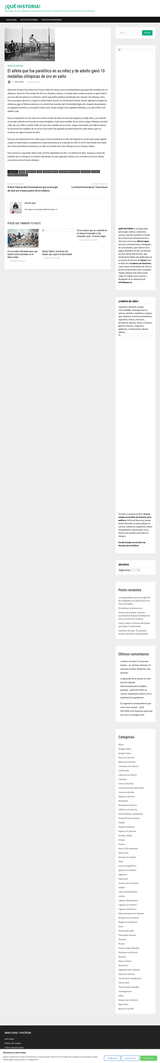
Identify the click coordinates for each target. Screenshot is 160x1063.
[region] (80, 1056)
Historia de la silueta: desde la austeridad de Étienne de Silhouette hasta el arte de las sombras (134, 615)
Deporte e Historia (15, 66)
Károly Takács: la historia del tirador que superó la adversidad (57, 253)
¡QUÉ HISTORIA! (23, 6)
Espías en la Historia (127, 831)
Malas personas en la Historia (131, 913)
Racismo (122, 956)
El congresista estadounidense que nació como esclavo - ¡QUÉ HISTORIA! (135, 707)
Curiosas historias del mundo (131, 788)
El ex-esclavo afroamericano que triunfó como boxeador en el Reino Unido (22, 254)
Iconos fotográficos (127, 865)
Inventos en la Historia (128, 883)
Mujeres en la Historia (127, 922)
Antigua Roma (124, 753)
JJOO (39, 171)
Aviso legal (11, 19)
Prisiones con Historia (128, 952)
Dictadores (123, 801)
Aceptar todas (149, 1058)
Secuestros (123, 965)
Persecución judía (126, 930)
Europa (121, 839)
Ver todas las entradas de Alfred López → (41, 209)
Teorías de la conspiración (129, 978)
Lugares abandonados (128, 900)
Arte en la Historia (126, 757)
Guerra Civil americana (128, 848)
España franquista (126, 826)
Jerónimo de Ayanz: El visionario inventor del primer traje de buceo (135, 669)
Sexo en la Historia (126, 974)
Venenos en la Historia (128, 1000)
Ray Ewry (95, 171)
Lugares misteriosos (127, 909)
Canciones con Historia (128, 766)
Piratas (121, 943)
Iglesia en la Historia (127, 870)
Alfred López (19, 82)
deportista (31, 171)
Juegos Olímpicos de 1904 (69, 171)
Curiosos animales (126, 792)
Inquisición (123, 878)
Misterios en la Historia (128, 917)
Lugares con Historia (127, 904)
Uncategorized (124, 991)
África (121, 744)
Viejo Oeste (123, 1004)
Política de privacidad (51, 19)
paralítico (86, 171)
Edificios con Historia (127, 809)
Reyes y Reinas (124, 961)
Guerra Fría (123, 852)
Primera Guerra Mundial (128, 948)
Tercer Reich (123, 982)
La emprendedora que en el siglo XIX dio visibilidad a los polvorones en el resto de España (134, 600)
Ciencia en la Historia (127, 775)
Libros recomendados (128, 891)
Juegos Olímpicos (51, 171)
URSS (120, 995)
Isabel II (121, 887)
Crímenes (122, 779)
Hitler (120, 861)
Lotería (121, 896)
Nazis (120, 926)
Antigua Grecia (124, 749)
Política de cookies (29, 19)
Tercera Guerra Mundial (128, 987)
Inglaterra (122, 874)
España (121, 822)
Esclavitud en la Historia (129, 818)
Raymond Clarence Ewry (17, 175)
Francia (121, 844)
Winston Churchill (125, 1008)
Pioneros (122, 939)
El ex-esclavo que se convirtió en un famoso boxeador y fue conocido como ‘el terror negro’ (92, 233)
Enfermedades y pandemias (130, 813)
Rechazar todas (130, 1058)
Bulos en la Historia (126, 762)
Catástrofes (123, 770)
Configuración (112, 1058)
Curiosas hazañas (126, 783)
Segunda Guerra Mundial (129, 969)
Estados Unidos (125, 835)
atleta (21, 171)
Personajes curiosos (127, 935)
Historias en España (127, 857)
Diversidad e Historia (127, 805)
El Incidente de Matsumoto (130, 608)
